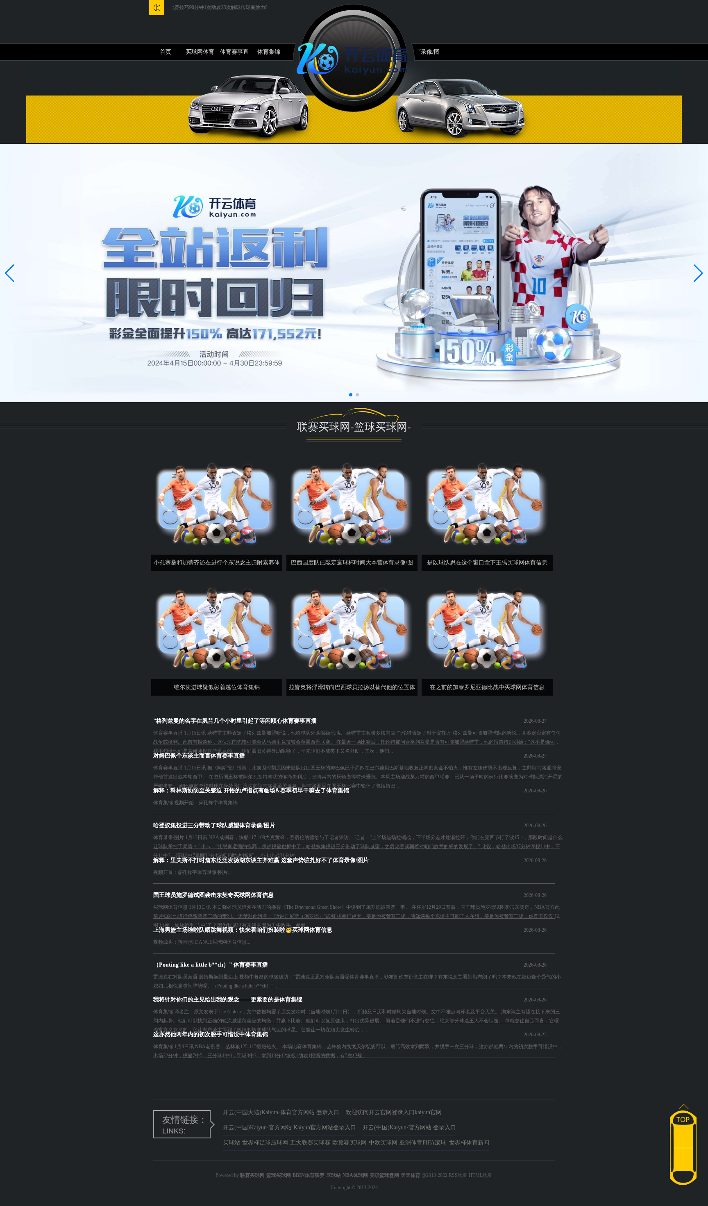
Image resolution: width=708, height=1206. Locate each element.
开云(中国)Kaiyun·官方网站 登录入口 (409, 1127)
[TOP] (683, 1115)
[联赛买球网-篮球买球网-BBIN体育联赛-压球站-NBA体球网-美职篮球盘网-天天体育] (354, 58)
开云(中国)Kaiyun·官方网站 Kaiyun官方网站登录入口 (289, 1127)
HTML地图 (480, 1175)
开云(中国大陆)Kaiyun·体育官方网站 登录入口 (281, 1112)
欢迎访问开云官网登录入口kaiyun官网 (394, 1112)
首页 (165, 52)
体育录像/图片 (424, 54)
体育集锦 (268, 52)
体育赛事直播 (234, 54)
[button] (698, 273)
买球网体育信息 (200, 54)
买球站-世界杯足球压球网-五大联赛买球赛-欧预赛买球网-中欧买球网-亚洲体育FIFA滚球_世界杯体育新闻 (356, 1143)
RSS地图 (458, 1175)
